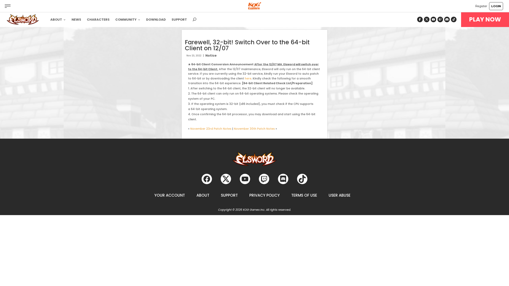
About (202, 195)
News (76, 20)
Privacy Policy (264, 195)
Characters (98, 20)
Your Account (169, 195)
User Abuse (340, 195)
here (248, 78)
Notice (211, 55)
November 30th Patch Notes (254, 129)
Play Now (485, 19)
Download (156, 20)
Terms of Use (304, 195)
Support (179, 20)
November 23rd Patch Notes (210, 129)
